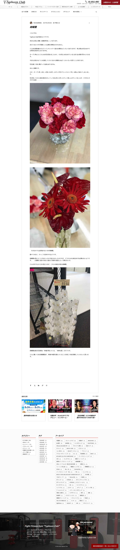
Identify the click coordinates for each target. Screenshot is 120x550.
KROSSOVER (92, 440)
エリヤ (74, 500)
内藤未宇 (83, 440)
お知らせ (34, 11)
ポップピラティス (62, 485)
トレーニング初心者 (62, 466)
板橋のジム (84, 464)
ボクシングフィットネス (83, 479)
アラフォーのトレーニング (64, 453)
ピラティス (83, 448)
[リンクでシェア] (42, 385)
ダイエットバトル (77, 498)
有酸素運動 (79, 461)
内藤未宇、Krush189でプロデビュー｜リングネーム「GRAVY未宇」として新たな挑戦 (60, 417)
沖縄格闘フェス (90, 466)
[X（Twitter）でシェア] (34, 385)
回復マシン (84, 500)
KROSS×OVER (72, 448)
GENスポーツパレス (74, 451)
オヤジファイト (88, 503)
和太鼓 (88, 498)
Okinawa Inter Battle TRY (63, 445)
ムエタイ (71, 487)
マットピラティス (82, 485)
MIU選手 (60, 443)
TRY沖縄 (89, 474)
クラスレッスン (55, 11)
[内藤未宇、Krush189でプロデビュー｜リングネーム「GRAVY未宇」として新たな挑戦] (60, 406)
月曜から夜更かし (62, 492)
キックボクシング (80, 443)
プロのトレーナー (62, 477)
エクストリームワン (72, 495)
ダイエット (66, 11)
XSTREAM (71, 479)
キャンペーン (44, 11)
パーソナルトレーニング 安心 (65, 472)
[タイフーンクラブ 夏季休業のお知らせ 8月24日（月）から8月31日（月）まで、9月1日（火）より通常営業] (33, 406)
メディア (81, 487)
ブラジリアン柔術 (78, 445)
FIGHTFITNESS (93, 443)
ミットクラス (61, 487)
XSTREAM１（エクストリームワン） (79, 482)
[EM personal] (82, 528)
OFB (79, 503)
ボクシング (60, 479)
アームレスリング (62, 490)
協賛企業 (84, 495)
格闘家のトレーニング (63, 498)
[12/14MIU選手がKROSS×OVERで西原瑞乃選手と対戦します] (86, 406)
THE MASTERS (79, 469)
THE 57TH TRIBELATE (63, 500)
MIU (72, 485)
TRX (78, 472)
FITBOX (60, 469)
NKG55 (93, 453)
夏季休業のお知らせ (30, 416)
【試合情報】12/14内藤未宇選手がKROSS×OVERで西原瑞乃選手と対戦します (86, 417)
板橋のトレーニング (81, 459)
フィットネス (87, 472)
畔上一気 (69, 469)
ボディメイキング (62, 482)
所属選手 (60, 440)
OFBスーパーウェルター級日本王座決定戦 (67, 464)
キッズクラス (69, 459)
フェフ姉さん (61, 451)
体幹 (84, 492)
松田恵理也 (84, 453)
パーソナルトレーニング (86, 456)
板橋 (91, 492)
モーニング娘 (91, 487)
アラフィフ (86, 451)
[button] (25, 7)
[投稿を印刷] (46, 385)
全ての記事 (25, 11)
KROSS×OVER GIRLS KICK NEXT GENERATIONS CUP (70, 474)
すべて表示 (95, 396)
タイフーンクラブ (71, 440)
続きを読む (76, 11)
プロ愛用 (84, 477)
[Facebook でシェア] (30, 385)
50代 (59, 459)
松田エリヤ (90, 445)
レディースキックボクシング (78, 490)
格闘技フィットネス (77, 466)
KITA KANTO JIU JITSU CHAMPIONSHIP (66, 456)
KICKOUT (71, 503)
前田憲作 (60, 495)
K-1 (76, 453)
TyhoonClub (74, 477)
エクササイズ (74, 492)
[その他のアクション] (89, 23)
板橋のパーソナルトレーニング (65, 461)
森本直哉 (69, 443)
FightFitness (60, 503)
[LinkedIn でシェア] (38, 385)
